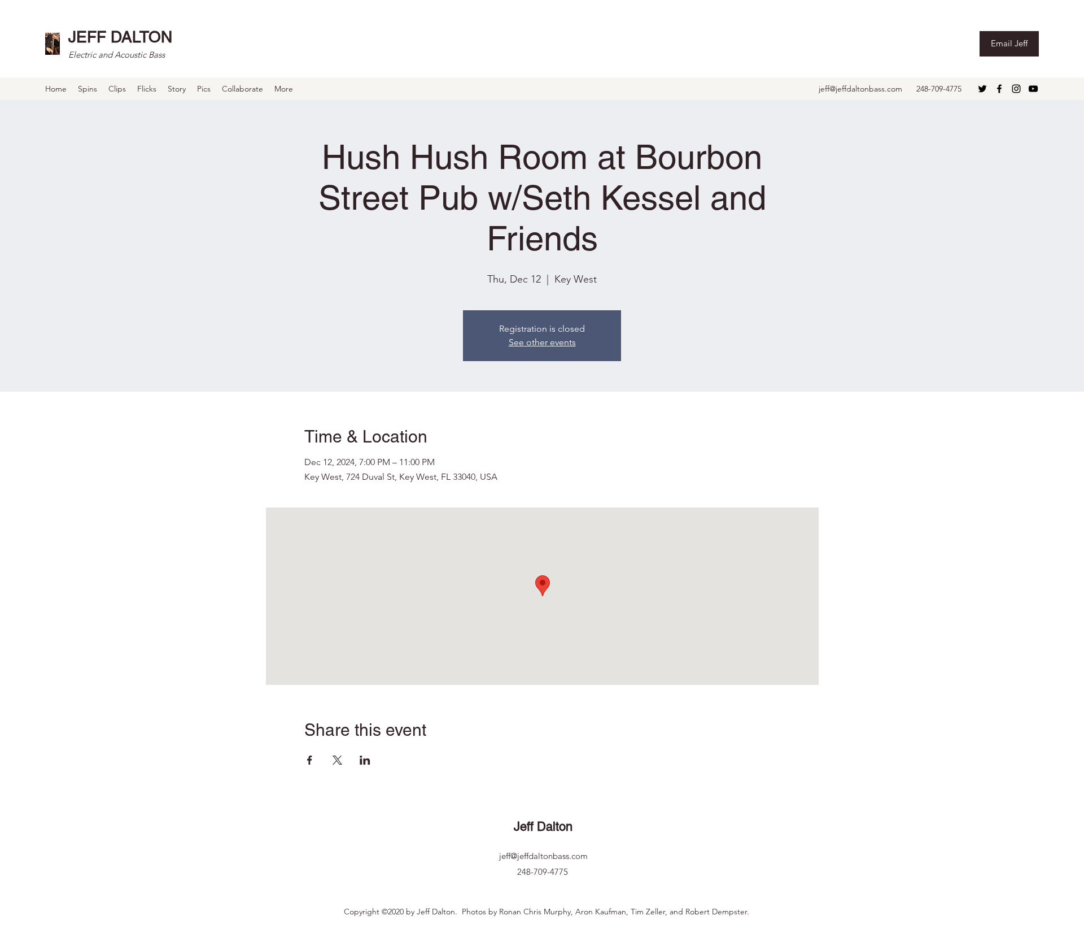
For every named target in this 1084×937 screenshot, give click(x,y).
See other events (542, 342)
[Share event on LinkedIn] (365, 760)
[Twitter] (982, 88)
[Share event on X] (337, 760)
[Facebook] (999, 88)
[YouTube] (1033, 88)
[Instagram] (1016, 88)
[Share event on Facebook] (309, 760)
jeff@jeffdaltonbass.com (860, 89)
